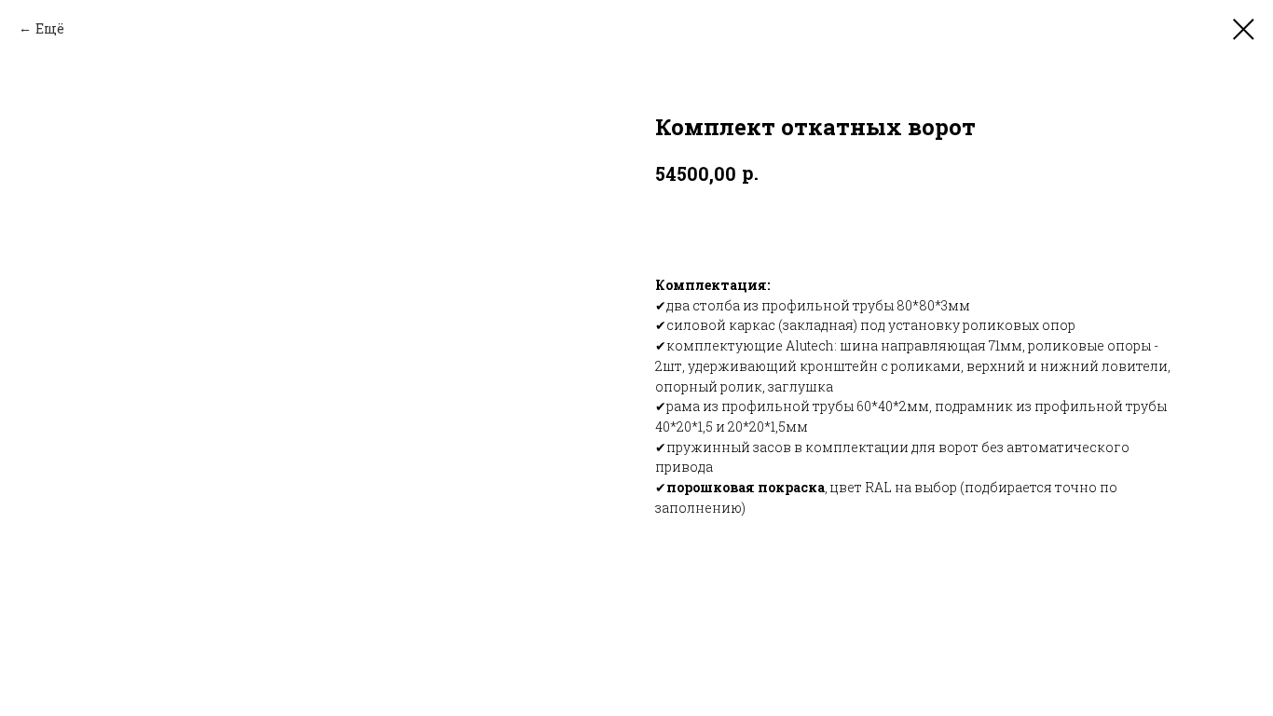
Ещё (49, 28)
